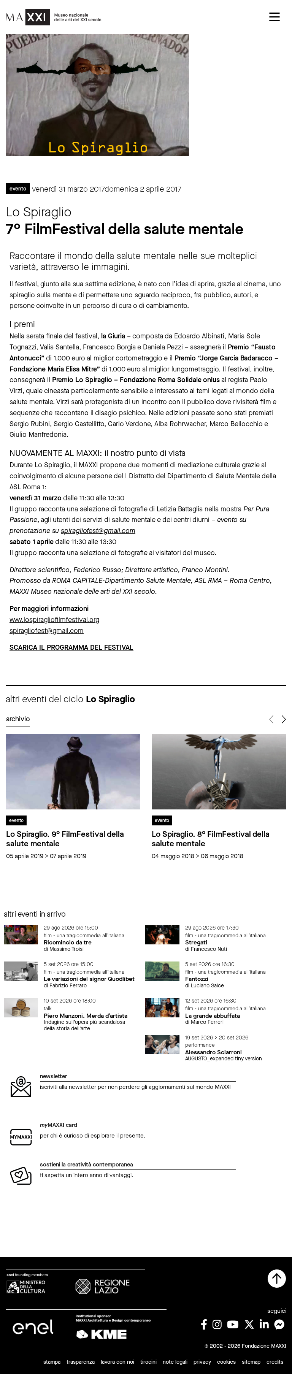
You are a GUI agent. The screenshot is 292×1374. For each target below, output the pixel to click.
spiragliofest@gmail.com (98, 530)
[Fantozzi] (162, 971)
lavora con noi (117, 1362)
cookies (226, 1362)
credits (275, 1362)
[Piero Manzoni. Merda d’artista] (21, 1007)
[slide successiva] (283, 719)
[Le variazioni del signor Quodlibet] (21, 971)
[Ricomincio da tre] (21, 934)
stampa (51, 1362)
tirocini (148, 1362)
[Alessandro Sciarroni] (162, 1044)
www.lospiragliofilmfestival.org (54, 619)
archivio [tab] (18, 718)
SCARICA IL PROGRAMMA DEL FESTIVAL (71, 647)
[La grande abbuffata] (162, 1007)
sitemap (251, 1362)
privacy (202, 1362)
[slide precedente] (271, 719)
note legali (175, 1362)
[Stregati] (162, 934)
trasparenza (81, 1362)
